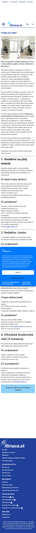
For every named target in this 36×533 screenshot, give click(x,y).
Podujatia (14, 2)
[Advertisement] (18, 417)
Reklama (22, 2)
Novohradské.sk (7, 470)
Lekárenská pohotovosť (10, 490)
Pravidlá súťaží (7, 461)
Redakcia (5, 455)
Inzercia (5, 482)
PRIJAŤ (18, 272)
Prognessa (6, 517)
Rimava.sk (5, 467)
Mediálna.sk (6, 514)
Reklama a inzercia (8, 452)
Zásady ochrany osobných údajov (26, 283)
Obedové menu (7, 485)
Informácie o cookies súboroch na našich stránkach (10, 283)
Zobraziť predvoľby (18, 278)
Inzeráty (5, 2)
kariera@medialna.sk (10, 227)
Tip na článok (6, 476)
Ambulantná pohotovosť (10, 488)
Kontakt (30, 2)
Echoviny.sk (6, 473)
